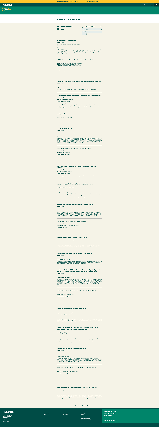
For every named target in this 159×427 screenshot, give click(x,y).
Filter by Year (85, 31)
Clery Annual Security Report (86, 419)
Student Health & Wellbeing (85, 418)
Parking (82, 414)
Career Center (65, 415)
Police (82, 415)
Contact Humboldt (108, 415)
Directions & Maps (6, 421)
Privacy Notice (46, 413)
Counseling (83, 413)
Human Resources (65, 414)
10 (84, 405)
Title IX (45, 415)
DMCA (45, 414)
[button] (145, 5)
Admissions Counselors (109, 413)
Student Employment (66, 413)
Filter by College (85, 29)
